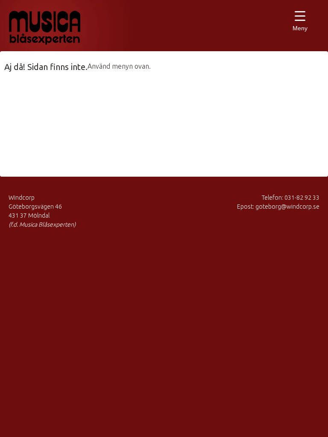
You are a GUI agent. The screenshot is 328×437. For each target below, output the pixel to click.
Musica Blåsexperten (53, 28)
